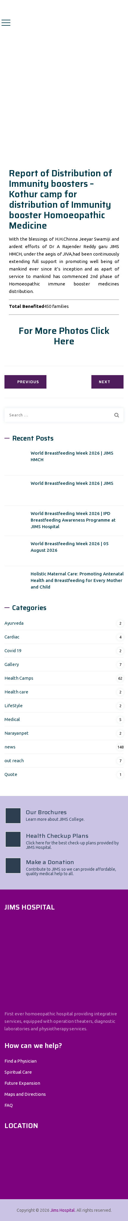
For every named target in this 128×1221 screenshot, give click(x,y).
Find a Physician (20, 1060)
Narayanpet (16, 733)
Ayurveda (14, 623)
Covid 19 (12, 650)
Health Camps (18, 678)
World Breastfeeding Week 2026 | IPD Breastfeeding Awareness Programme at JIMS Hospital (73, 520)
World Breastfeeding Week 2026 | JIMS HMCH (72, 456)
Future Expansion (22, 1083)
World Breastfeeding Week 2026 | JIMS (72, 483)
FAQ (8, 1105)
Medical (12, 719)
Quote (10, 774)
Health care (16, 691)
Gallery (11, 664)
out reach (14, 760)
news (9, 746)
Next (104, 382)
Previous (28, 382)
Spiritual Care (18, 1072)
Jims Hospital (62, 1210)
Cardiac (11, 636)
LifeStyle (13, 705)
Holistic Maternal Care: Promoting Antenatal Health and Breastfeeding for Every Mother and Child (77, 580)
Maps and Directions (25, 1094)
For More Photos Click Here (64, 336)
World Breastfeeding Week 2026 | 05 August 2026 (70, 547)
